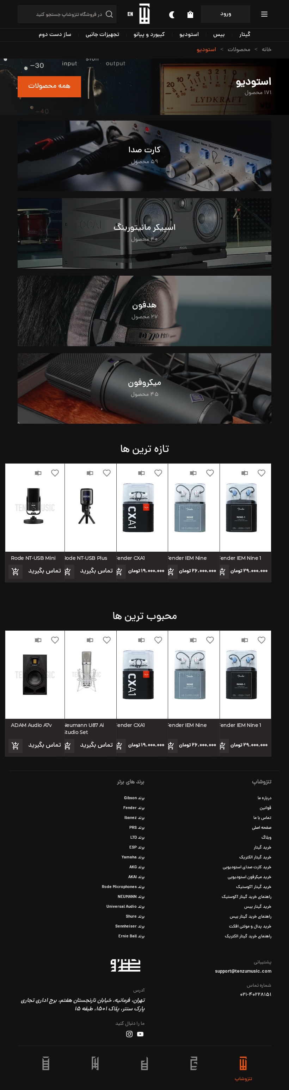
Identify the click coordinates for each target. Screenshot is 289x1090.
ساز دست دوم (55, 35)
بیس (219, 35)
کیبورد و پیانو (149, 35)
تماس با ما (262, 818)
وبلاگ (266, 838)
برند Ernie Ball (131, 936)
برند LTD (137, 838)
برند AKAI (136, 877)
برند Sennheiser (129, 927)
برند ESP (136, 848)
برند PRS (136, 828)
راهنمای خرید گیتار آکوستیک (246, 897)
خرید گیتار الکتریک (255, 858)
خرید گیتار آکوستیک (253, 887)
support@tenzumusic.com (243, 971)
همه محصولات (49, 86)
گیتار (245, 35)
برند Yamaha (133, 858)
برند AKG (136, 867)
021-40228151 (255, 995)
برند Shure (135, 917)
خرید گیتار (262, 848)
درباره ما (264, 798)
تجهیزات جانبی (102, 35)
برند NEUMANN (131, 897)
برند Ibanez (134, 818)
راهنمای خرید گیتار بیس (250, 917)
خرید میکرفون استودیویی (249, 877)
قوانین (265, 808)
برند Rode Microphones (123, 887)
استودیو (189, 35)
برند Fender (133, 808)
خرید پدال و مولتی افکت (250, 927)
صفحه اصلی (261, 828)
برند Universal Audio (125, 907)
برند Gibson (134, 798)
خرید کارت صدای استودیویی (247, 867)
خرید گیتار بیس (257, 907)
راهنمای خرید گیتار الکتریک (248, 936)
